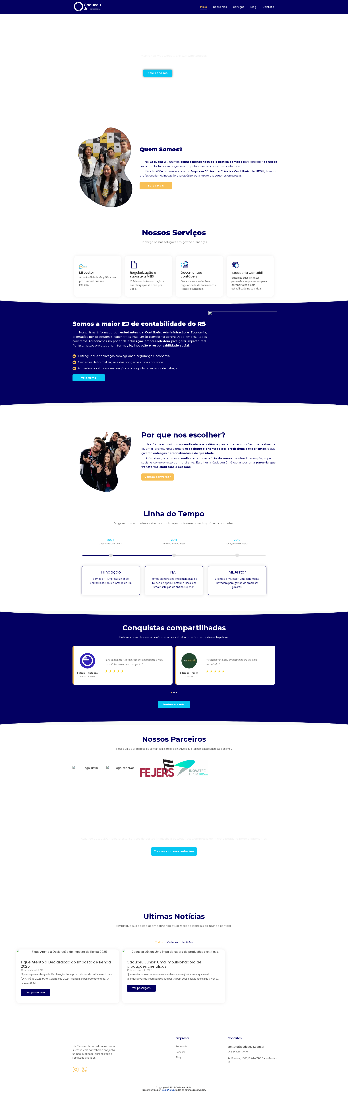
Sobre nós (181, 1046)
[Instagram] (75, 1069)
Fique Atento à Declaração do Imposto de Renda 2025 (66, 964)
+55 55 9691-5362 (237, 1052)
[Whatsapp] (84, 1069)
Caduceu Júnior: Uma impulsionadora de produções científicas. (164, 964)
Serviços (238, 7)
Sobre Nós (220, 7)
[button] (271, 555)
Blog (253, 7)
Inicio (203, 7)
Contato (268, 7)
